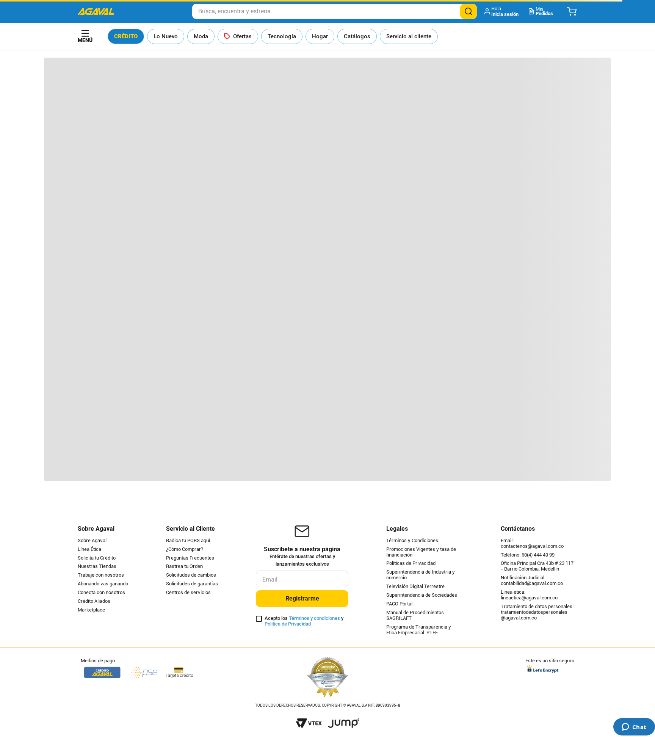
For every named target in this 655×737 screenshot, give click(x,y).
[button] (502, 11)
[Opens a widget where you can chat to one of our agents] (634, 727)
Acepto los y (304, 621)
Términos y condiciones (314, 618)
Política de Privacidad (288, 624)
